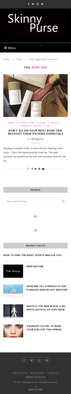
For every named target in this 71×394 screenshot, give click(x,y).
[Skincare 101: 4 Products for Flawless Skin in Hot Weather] (13, 291)
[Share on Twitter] (36, 168)
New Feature (34, 266)
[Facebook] (28, 3)
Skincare (37, 126)
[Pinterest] (42, 3)
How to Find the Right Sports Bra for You (32, 255)
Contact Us (53, 372)
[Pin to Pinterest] (39, 168)
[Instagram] (37, 3)
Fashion (22, 123)
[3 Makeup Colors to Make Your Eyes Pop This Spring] (13, 330)
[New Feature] (13, 271)
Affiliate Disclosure (36, 377)
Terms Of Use (20, 372)
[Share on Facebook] (32, 168)
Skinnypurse (37, 138)
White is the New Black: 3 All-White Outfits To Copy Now (46, 307)
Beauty (11, 123)
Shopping (25, 126)
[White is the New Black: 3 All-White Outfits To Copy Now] (13, 311)
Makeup (54, 123)
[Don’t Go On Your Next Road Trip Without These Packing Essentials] (35, 95)
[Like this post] (28, 168)
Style (48, 126)
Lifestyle (42, 123)
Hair (32, 123)
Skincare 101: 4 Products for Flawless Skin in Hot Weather (46, 287)
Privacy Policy (37, 372)
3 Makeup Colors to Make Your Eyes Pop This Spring (44, 327)
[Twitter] (33, 3)
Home (6, 59)
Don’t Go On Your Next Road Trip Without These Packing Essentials (35, 132)
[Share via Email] (43, 168)
